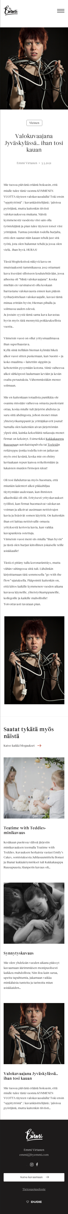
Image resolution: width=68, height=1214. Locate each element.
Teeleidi (53, 445)
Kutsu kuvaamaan (31, 1177)
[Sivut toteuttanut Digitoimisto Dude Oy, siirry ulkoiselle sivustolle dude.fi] (34, 1202)
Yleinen (34, 123)
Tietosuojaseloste (34, 1189)
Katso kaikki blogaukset (19, 746)
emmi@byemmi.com (34, 1155)
